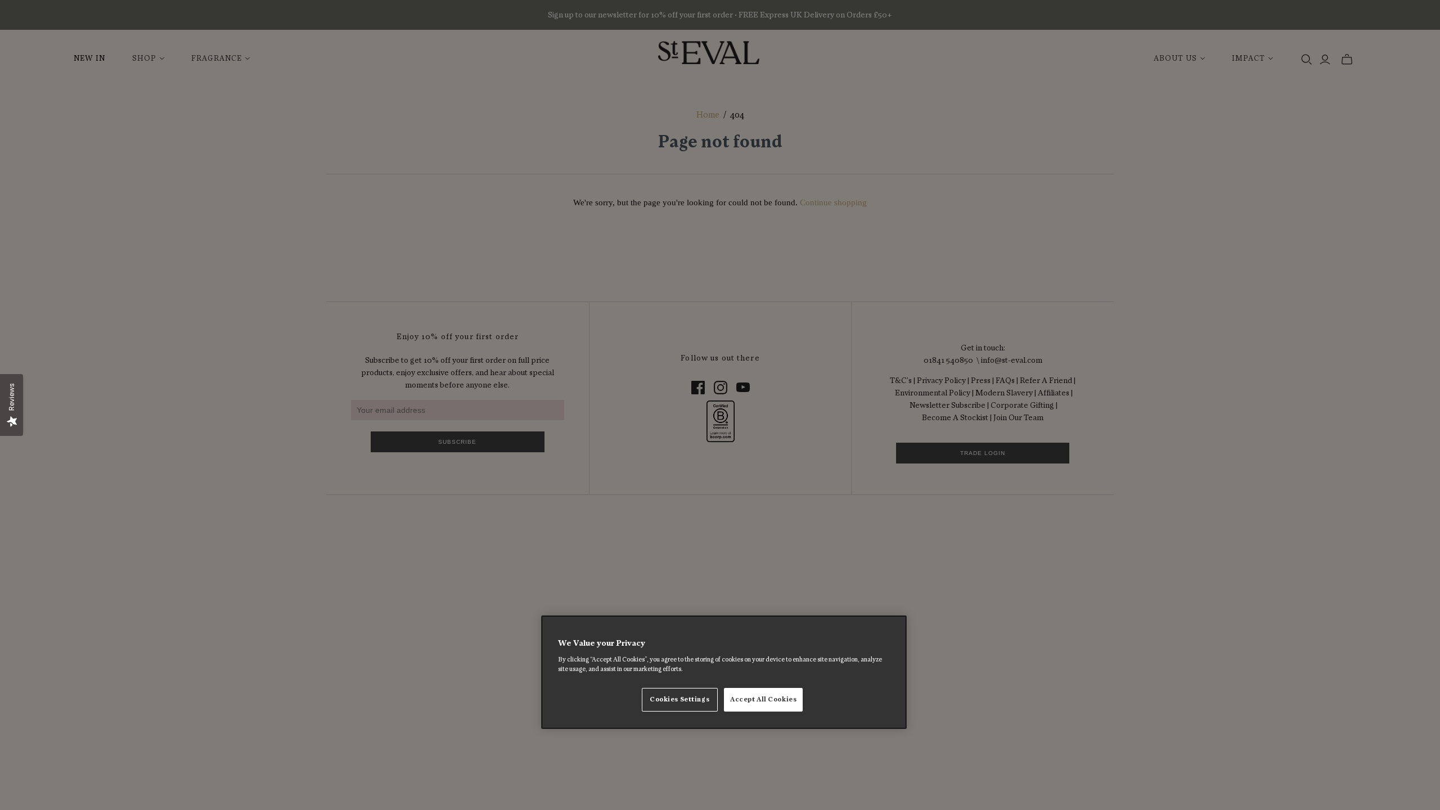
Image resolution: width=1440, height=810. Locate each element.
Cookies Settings (679, 699)
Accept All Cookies (763, 699)
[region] (724, 672)
